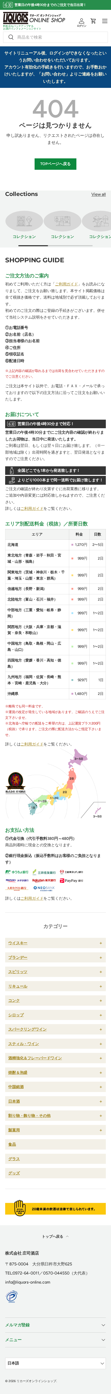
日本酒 (14, 1101)
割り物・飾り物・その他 (29, 1115)
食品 (12, 1144)
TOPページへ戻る (55, 163)
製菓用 (14, 1130)
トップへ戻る (53, 1236)
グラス (14, 1158)
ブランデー (17, 957)
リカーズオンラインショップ (36, 1381)
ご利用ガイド (66, 284)
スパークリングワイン (27, 1029)
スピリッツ (17, 971)
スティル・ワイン (23, 1043)
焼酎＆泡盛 (17, 1072)
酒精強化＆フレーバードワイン (35, 1057)
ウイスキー (17, 942)
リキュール (17, 986)
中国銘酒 (15, 1086)
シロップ (15, 1014)
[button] (93, 21)
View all (98, 194)
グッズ (14, 1173)
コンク (14, 1000)
